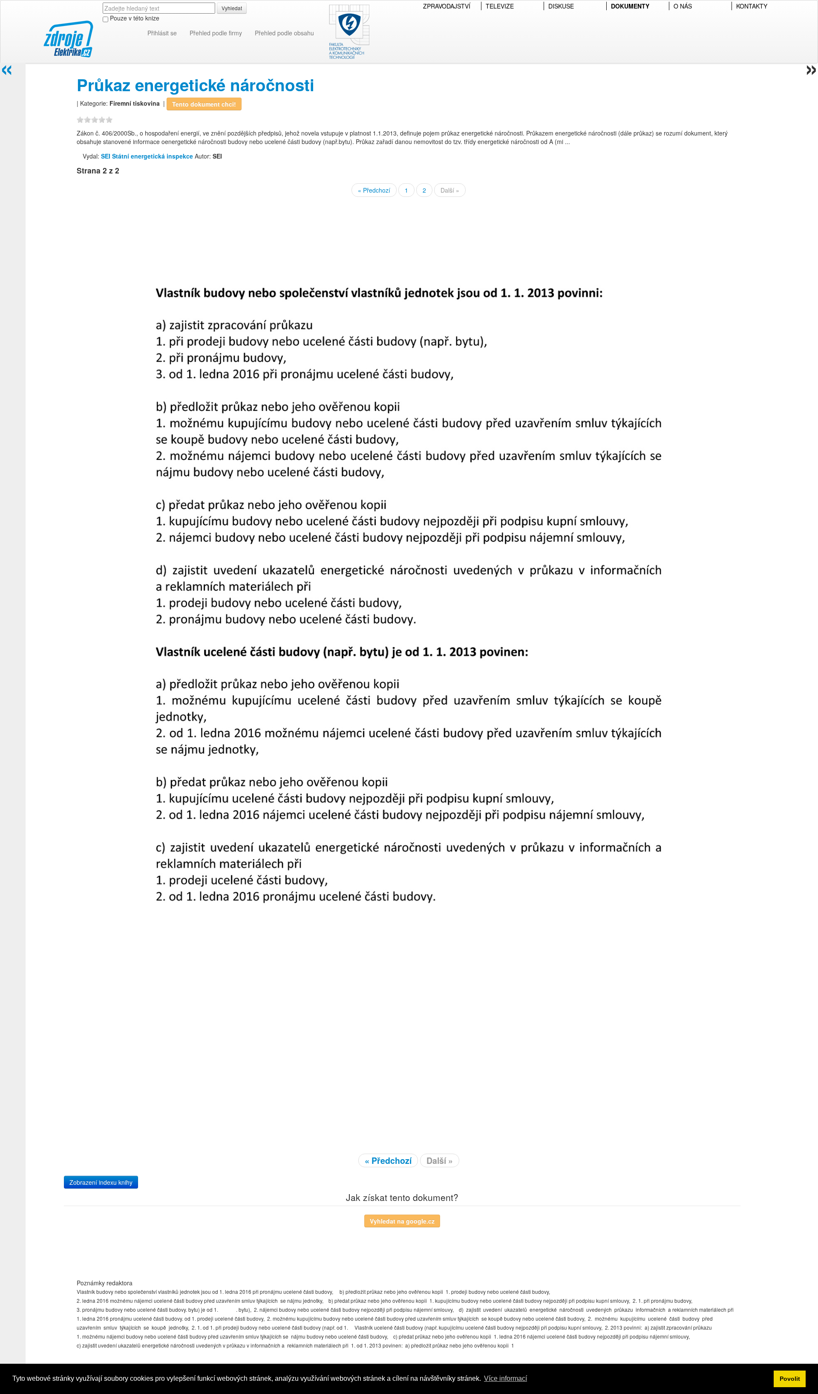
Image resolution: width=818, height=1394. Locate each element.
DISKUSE (561, 6)
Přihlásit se (162, 33)
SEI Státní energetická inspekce (147, 156)
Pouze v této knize (133, 18)
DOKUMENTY (630, 6)
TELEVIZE (500, 6)
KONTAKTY (751, 6)
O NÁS (683, 6)
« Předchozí (374, 190)
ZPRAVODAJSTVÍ (446, 6)
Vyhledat (232, 8)
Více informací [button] (505, 1378)
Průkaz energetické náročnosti (195, 84)
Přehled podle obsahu (284, 33)
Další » (450, 190)
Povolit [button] (790, 1378)
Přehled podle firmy (216, 33)
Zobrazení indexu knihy (100, 1182)
